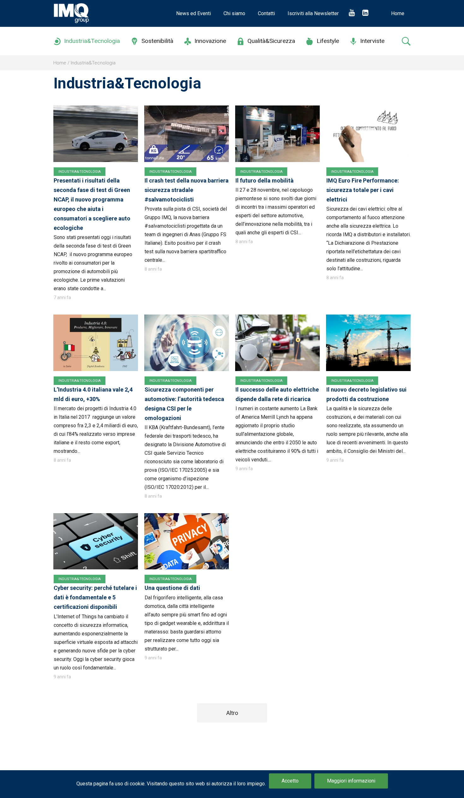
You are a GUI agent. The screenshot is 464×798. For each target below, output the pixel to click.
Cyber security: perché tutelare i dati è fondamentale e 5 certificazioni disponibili (95, 597)
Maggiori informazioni (351, 781)
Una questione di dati (172, 588)
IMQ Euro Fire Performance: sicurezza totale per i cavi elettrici (362, 190)
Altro (232, 713)
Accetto (290, 781)
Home (397, 13)
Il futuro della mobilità (264, 180)
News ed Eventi (193, 13)
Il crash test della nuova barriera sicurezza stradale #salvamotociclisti (187, 190)
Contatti (266, 13)
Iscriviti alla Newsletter (313, 13)
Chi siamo (234, 13)
